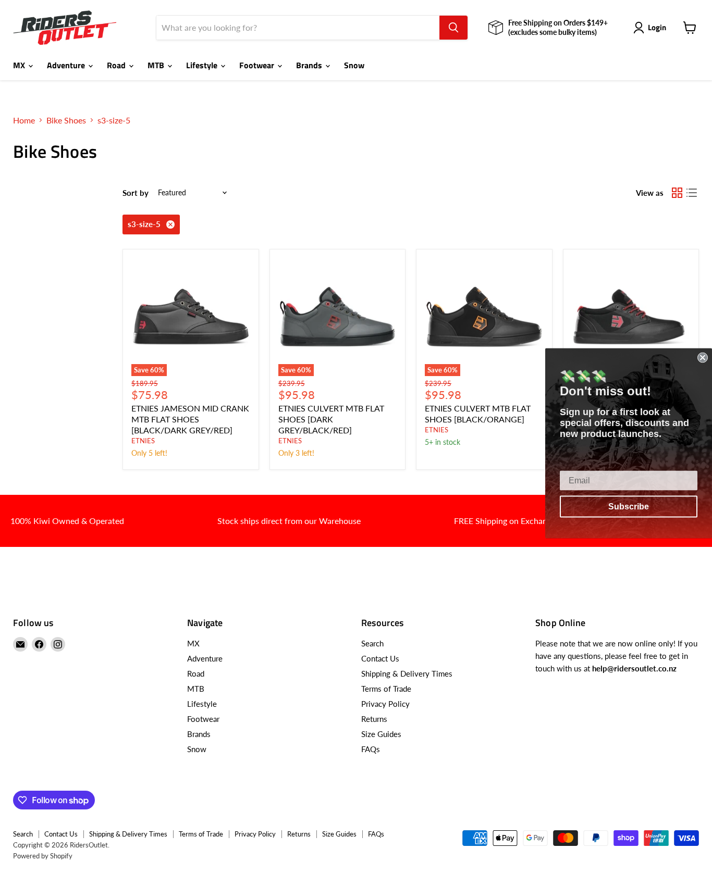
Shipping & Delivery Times (406, 673)
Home (24, 120)
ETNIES (143, 440)
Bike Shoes (66, 120)
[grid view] (677, 192)
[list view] (691, 192)
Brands (310, 65)
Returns (374, 718)
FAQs (370, 749)
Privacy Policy (385, 703)
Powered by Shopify (42, 856)
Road (117, 65)
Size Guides (381, 734)
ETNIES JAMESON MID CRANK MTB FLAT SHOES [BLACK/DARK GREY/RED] (190, 419)
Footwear (257, 65)
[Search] (453, 28)
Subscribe (628, 506)
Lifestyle (202, 65)
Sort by (135, 193)
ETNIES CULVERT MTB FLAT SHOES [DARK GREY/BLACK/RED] (331, 419)
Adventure (67, 65)
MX (20, 65)
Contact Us (380, 658)
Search (372, 643)
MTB (157, 65)
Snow (354, 65)
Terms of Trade (386, 688)
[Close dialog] (702, 357)
